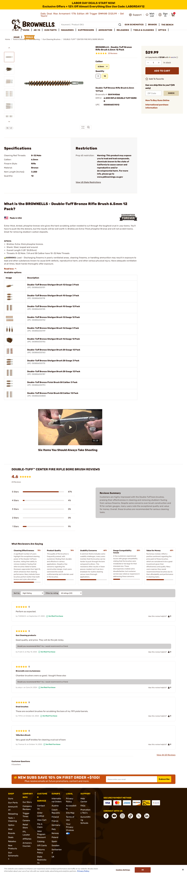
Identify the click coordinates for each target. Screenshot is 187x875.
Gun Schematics (13, 855)
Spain (54, 841)
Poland (55, 837)
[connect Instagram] (122, 815)
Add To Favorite (156, 79)
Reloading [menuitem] (123, 30)
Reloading (13, 814)
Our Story (27, 802)
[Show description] (10, 268)
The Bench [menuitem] (167, 24)
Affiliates (27, 839)
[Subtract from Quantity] (148, 62)
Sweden (56, 845)
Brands (11, 833)
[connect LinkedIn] (146, 815)
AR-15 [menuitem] (37, 30)
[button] (163, 15)
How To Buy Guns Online (157, 100)
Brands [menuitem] (152, 24)
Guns (10, 798)
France (55, 821)
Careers (26, 820)
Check (171, 93)
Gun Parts (13, 802)
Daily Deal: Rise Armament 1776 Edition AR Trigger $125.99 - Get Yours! (82, 14)
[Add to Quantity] (158, 62)
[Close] (183, 869)
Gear (10, 829)
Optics (11, 825)
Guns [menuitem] (26, 30)
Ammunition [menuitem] (105, 30)
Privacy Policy (83, 871)
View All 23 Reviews (166, 755)
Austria (55, 805)
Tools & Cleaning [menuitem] (143, 30)
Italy (54, 829)
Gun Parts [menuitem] (50, 30)
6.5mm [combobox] (101, 66)
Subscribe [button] (164, 779)
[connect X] (138, 815)
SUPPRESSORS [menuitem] (86, 30)
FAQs (83, 805)
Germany (56, 825)
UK (53, 856)
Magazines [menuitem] (67, 30)
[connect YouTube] (114, 815)
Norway (55, 833)
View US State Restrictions (88, 182)
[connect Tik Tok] (130, 815)
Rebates (12, 841)
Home (7, 39)
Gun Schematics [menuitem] (134, 24)
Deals (10, 837)
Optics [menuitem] (162, 30)
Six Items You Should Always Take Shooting (67, 450)
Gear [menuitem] (16, 37)
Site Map (70, 813)
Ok (143, 870)
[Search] (120, 24)
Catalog (41, 841)
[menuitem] (16, 30)
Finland (55, 817)
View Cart (41, 820)
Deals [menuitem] (29, 37)
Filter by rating (52, 593)
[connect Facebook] (106, 815)
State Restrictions (41, 859)
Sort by (17, 593)
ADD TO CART (162, 70)
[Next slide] (9, 122)
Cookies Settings (123, 870)
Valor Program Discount (41, 834)
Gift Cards (42, 845)
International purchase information (156, 106)
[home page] (33, 24)
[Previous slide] (9, 48)
